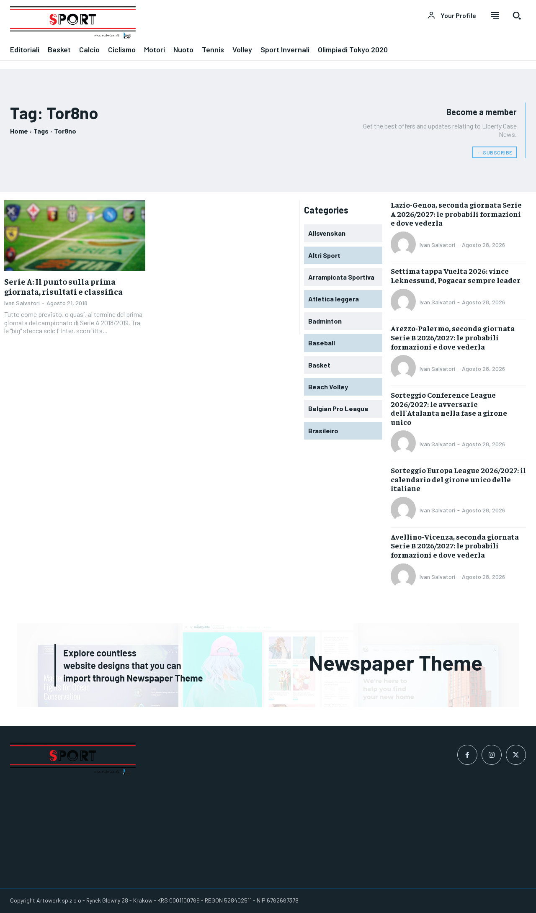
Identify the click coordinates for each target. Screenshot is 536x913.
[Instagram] (492, 755)
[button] (517, 15)
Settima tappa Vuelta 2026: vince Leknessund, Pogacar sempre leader (456, 275)
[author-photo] (404, 244)
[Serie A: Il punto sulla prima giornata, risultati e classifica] (74, 235)
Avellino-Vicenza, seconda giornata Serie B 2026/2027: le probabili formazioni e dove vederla (455, 545)
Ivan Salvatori (22, 302)
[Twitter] (516, 755)
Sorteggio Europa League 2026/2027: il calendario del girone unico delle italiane (458, 479)
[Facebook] (467, 755)
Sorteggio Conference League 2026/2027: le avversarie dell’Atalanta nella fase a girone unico (449, 408)
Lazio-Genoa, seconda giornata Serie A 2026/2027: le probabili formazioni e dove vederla (456, 213)
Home (19, 131)
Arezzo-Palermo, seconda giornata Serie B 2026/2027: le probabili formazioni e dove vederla (453, 337)
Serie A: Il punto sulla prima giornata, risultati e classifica (63, 286)
